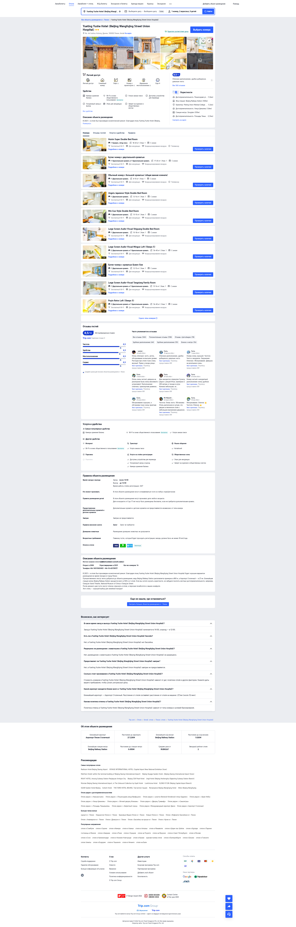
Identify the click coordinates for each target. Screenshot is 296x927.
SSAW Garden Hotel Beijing (90, 788)
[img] (108, 53)
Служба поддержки (88, 861)
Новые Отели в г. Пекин (155, 815)
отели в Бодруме (99, 842)
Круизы (150, 4)
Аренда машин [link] (137, 4)
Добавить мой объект (146, 873)
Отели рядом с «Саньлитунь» (178, 801)
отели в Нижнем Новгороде (121, 838)
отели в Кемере (115, 828)
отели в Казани (138, 838)
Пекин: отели (160, 720)
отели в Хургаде (192, 828)
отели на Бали (141, 842)
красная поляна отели (154, 838)
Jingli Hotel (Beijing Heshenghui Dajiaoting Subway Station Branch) (170, 779)
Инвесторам (142, 861)
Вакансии (112, 869)
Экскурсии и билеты (119, 4)
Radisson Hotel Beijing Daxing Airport (94, 769)
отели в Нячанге (128, 842)
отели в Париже (206, 828)
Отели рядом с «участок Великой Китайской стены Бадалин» (165, 797)
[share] (228, 906)
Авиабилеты (60, 4)
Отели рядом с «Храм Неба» (200, 797)
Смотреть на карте (179, 120)
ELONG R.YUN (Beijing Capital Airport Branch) (175, 783)
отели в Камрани (104, 833)
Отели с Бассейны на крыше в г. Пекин (142, 820)
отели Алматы (86, 842)
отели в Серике (101, 828)
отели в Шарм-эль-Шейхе (174, 828)
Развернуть (87, 123)
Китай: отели (148, 720)
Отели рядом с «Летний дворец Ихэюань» (122, 801)
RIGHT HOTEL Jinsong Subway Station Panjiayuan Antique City (103, 779)
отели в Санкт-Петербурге (177, 833)
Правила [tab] (131, 133)
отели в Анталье (141, 828)
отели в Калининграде (100, 838)
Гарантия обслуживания (89, 865)
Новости (112, 865)
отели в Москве (195, 833)
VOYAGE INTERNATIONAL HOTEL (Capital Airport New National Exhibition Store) (138, 769)
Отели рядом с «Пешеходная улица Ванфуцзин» (123, 797)
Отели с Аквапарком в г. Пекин (92, 820)
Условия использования (117, 873)
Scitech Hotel (107, 788)
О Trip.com (113, 861)
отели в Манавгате (156, 828)
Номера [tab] (86, 133)
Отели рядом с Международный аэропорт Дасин (157, 806)
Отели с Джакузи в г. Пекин (116, 820)
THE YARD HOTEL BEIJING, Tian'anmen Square (130, 788)
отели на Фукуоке (159, 833)
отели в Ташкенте (114, 842)
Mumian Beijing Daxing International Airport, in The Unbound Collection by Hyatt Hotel (112, 783)
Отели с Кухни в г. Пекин (167, 820)
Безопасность (143, 876)
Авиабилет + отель (85, 4)
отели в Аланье (128, 828)
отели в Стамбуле (87, 828)
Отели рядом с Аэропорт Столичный (190, 806)
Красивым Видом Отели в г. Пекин (131, 815)
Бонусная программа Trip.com (148, 865)
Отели (71, 4)
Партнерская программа (146, 869)
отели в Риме (117, 833)
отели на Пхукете (144, 833)
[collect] (228, 898)
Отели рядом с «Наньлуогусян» (92, 797)
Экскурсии (161, 4)
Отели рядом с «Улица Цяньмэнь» (93, 801)
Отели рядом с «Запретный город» (125, 806)
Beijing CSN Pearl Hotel (136, 779)
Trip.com (132, 720)
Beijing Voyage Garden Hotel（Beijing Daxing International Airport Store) (168, 774)
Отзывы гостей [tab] (99, 133)
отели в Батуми (188, 838)
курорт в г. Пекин (87, 815)
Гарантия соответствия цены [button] (178, 31)
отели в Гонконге (202, 838)
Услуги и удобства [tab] (116, 133)
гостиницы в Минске (88, 833)
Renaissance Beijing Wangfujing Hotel (162, 788)
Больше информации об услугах (93, 869)
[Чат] (228, 914)
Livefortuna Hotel (151, 783)
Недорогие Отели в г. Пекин (106, 815)
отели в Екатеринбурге (172, 838)
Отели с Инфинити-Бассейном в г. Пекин (181, 815)
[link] (214, 4)
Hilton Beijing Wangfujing (187, 788)
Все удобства (87, 111)
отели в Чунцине (130, 833)
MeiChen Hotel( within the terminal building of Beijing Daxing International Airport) (110, 774)
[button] (170, 4)
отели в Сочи (86, 838)
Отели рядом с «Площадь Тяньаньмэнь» (95, 806)
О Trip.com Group (115, 880)
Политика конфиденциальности (120, 876)
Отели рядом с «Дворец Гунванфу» (153, 801)
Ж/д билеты (102, 4)
